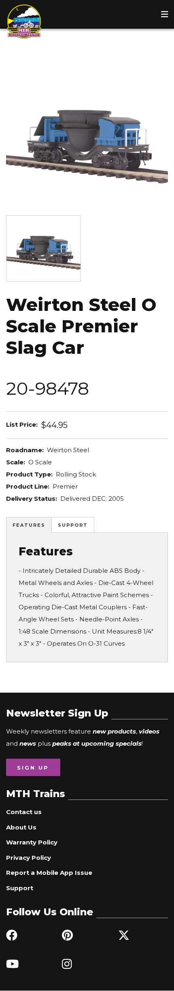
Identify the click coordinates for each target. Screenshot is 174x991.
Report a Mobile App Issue (49, 872)
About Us (21, 827)
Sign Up (33, 767)
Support (73, 525)
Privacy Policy (28, 857)
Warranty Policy (31, 842)
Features (29, 525)
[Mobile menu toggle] (164, 14)
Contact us (24, 812)
